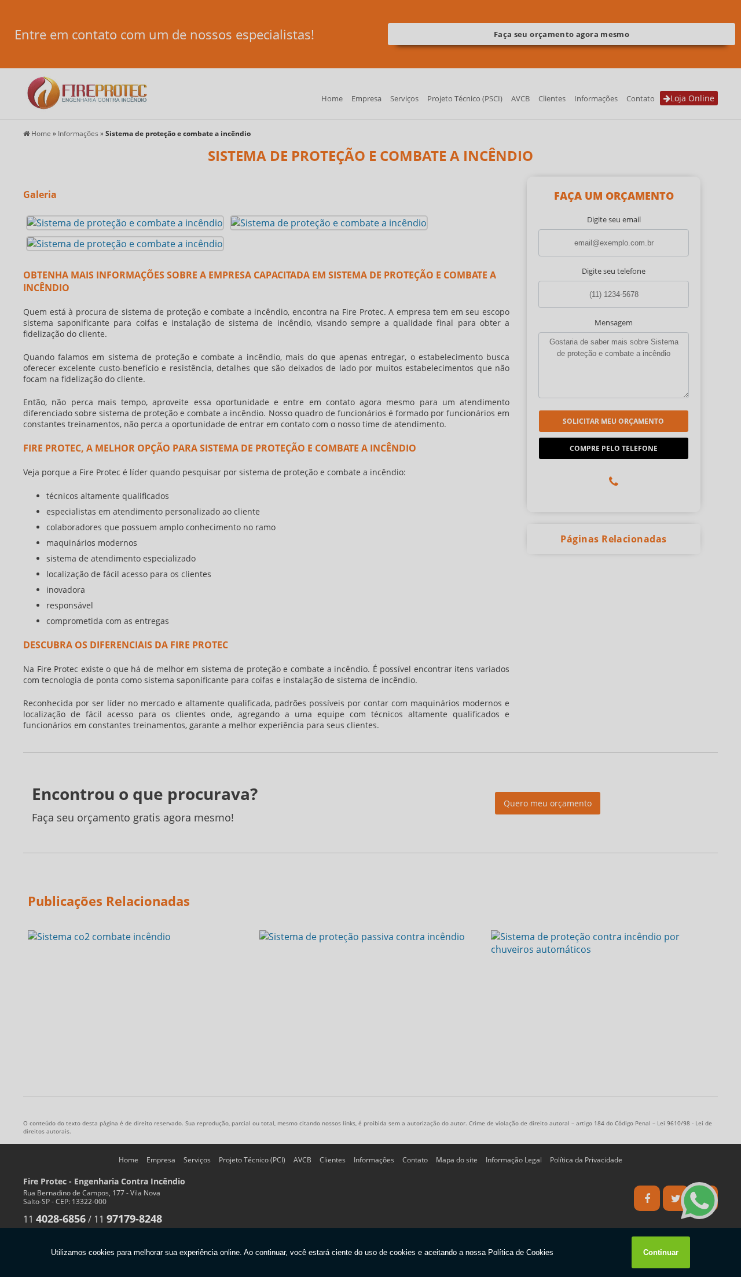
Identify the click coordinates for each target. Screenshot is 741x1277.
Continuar (660, 1252)
